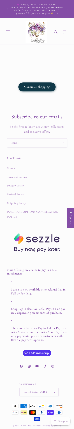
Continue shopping (37, 87)
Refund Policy (15, 194)
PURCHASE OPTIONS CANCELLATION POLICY (32, 214)
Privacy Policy (15, 185)
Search (11, 168)
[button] (8, 32)
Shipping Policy (16, 203)
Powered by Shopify (51, 425)
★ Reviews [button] (70, 218)
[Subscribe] (62, 143)
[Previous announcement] (7, 9)
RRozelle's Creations (31, 425)
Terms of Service (17, 176)
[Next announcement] (67, 9)
